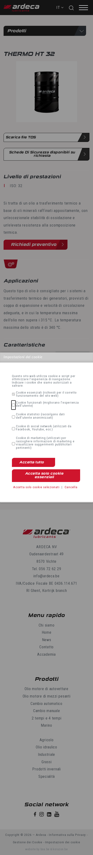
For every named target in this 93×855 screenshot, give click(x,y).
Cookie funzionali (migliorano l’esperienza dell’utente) (47, 404)
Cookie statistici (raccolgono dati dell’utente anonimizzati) (40, 416)
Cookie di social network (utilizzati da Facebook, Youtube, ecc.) (43, 428)
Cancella (71, 487)
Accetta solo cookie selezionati (36, 487)
